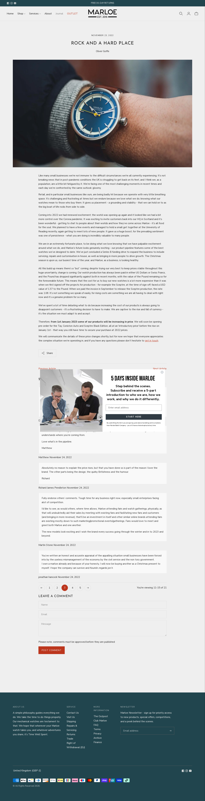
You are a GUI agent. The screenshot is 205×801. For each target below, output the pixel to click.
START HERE (133, 416)
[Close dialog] (162, 372)
